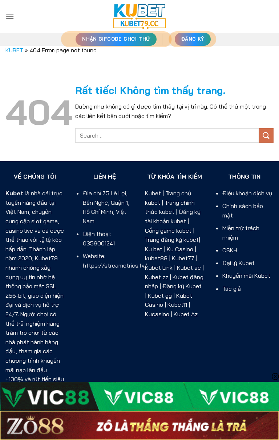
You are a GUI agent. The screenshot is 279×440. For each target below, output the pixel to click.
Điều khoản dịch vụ (247, 193)
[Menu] (9, 16)
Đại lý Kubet (238, 262)
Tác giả (231, 288)
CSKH (229, 250)
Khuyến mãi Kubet (246, 275)
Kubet (14, 193)
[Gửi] (266, 135)
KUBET (14, 50)
